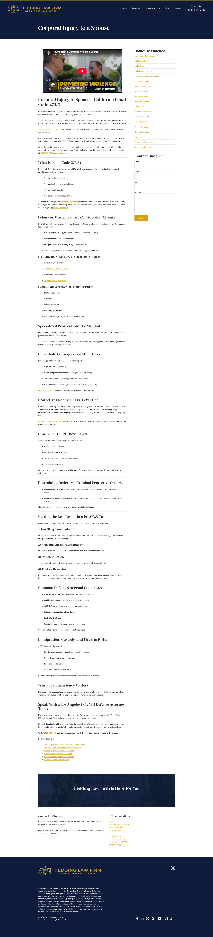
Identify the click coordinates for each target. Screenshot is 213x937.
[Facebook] (137, 919)
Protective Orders (142, 127)
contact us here (61, 153)
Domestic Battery (142, 91)
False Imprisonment (143, 111)
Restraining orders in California (51, 421)
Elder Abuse (139, 106)
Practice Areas (152, 8)
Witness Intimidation (143, 147)
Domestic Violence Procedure (56, 759)
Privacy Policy (56, 920)
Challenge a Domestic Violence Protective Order (64, 744)
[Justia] (171, 918)
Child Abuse (139, 66)
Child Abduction (141, 61)
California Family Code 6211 (49, 129)
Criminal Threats (141, 81)
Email (136, 182)
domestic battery (60, 207)
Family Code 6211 (141, 116)
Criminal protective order (55, 280)
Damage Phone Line (142, 86)
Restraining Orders (142, 132)
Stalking (138, 137)
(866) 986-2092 (46, 153)
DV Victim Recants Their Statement (59, 750)
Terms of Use (43, 920)
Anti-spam (67, 920)
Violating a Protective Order (146, 142)
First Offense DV (141, 121)
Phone (137, 172)
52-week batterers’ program (56, 268)
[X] (173, 868)
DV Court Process (141, 96)
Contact (177, 8)
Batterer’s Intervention (144, 56)
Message (138, 192)
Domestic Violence (149, 50)
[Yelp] (153, 919)
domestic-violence (69, 201)
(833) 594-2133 (196, 10)
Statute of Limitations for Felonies (59, 756)
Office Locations (119, 816)
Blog (167, 8)
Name (137, 161)
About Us (136, 8)
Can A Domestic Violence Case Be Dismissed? (62, 747)
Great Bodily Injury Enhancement (58, 753)
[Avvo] (166, 918)
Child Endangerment (143, 71)
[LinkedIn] (142, 919)
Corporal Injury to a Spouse (146, 76)
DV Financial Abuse (142, 101)
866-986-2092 (50, 733)
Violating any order (46, 390)
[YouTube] (160, 919)
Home (124, 8)
